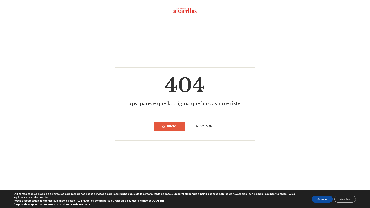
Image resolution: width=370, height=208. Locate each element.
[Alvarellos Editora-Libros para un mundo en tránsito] (185, 10)
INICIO (171, 126)
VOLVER (206, 126)
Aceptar (322, 199)
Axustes (345, 199)
